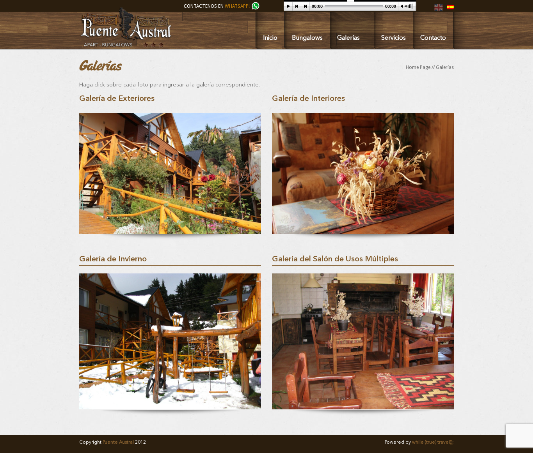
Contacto (433, 38)
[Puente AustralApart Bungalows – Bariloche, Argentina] (125, 46)
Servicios (393, 38)
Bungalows (307, 38)
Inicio (270, 38)
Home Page (418, 67)
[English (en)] (438, 10)
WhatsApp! (238, 6)
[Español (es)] (450, 8)
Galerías (348, 38)
